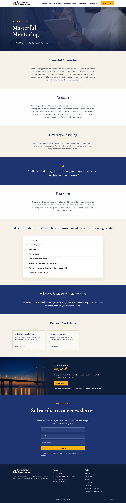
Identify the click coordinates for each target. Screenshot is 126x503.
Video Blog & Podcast (92, 488)
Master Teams (47, 3)
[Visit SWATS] (68, 499)
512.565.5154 (78, 388)
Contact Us (107, 3)
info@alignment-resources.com (64, 476)
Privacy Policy (71, 453)
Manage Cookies (109, 499)
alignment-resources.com (93, 388)
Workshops (58, 3)
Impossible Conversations (93, 491)
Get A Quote (60, 383)
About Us (82, 3)
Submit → (63, 448)
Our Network (89, 476)
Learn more (19, 347)
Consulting (88, 485)
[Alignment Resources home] (21, 3)
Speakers (88, 479)
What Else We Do (70, 3)
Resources (93, 3)
